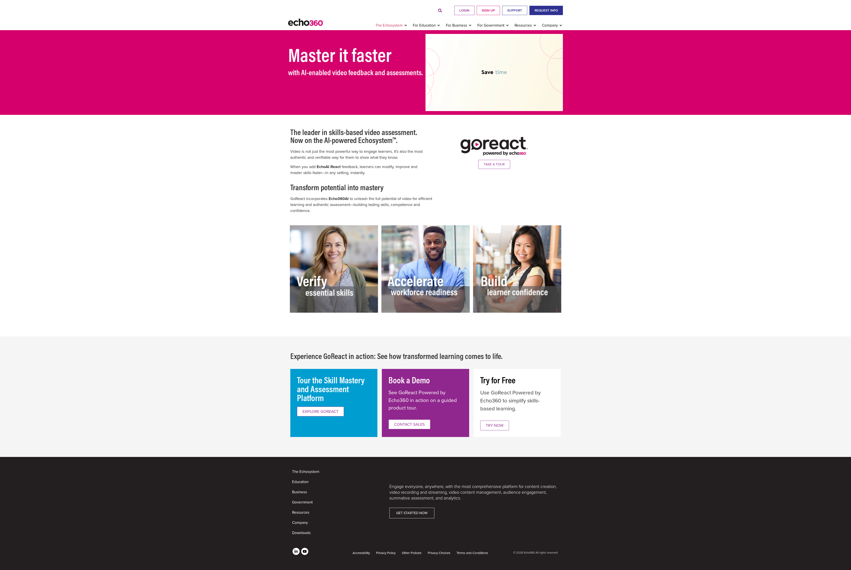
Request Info (546, 10)
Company (300, 522)
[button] (440, 10)
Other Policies (412, 553)
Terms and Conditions (472, 553)
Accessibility (361, 553)
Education (300, 482)
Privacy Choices (439, 553)
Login (464, 10)
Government (302, 502)
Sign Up (488, 10)
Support (514, 10)
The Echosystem (305, 471)
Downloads (301, 533)
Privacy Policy (386, 553)
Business (299, 492)
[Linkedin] (296, 551)
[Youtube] (304, 551)
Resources (300, 512)
